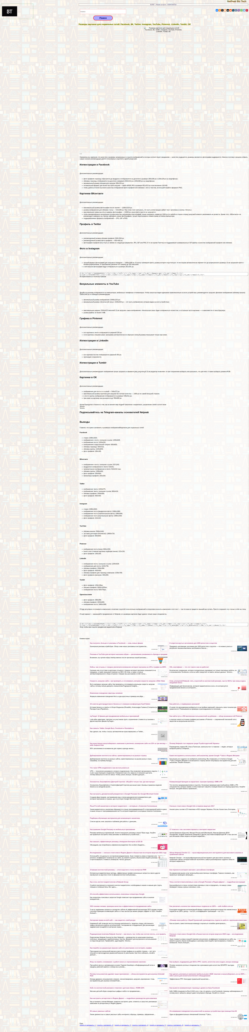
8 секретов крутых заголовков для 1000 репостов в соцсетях (193, 643)
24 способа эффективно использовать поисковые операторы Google (117, 894)
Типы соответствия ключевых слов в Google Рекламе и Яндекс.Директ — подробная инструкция (207, 882)
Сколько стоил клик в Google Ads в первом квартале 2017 (192, 806)
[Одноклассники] (219, 10)
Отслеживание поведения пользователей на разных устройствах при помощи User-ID (203, 1011)
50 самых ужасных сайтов (100, 1011)
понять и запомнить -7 (193, 1025)
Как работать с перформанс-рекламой (184, 704)
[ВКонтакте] (217, 10)
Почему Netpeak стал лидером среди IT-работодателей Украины (194, 743)
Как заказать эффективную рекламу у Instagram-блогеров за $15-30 (116, 841)
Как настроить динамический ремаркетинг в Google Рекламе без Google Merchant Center (124, 794)
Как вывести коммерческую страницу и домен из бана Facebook (195, 988)
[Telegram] (244, 10)
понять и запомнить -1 (88, 1025)
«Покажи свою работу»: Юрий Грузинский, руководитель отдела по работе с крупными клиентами (208, 920)
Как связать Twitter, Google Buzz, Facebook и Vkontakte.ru (112, 728)
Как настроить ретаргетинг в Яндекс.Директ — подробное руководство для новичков (123, 998)
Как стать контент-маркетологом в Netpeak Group (109, 882)
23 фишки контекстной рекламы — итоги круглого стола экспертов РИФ (118, 870)
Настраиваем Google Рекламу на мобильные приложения (112, 829)
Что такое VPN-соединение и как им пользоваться (109, 768)
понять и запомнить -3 (123, 1025)
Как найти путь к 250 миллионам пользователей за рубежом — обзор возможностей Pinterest (206, 716)
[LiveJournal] (233, 10)
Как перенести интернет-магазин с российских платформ (192, 870)
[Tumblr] (236, 10)
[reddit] (230, 10)
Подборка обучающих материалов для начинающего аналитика (115, 818)
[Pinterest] (247, 10)
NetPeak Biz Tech (238, 1)
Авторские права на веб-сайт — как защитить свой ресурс (112, 920)
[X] (222, 10)
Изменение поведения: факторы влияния (106, 693)
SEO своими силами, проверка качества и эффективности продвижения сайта (120, 906)
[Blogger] (225, 10)
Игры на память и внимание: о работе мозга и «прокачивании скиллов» (118, 962)
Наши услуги (161, 4)
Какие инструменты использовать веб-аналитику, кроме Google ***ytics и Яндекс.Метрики (204, 755)
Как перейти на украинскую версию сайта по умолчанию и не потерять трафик (121, 948)
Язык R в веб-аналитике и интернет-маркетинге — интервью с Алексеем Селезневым (123, 806)
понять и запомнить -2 (105, 1025)
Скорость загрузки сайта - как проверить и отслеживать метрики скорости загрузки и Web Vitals (127, 681)
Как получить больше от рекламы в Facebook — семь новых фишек (116, 643)
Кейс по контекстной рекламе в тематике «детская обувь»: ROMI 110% (117, 988)
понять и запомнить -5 (158, 1025)
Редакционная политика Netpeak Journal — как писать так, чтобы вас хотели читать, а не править (128, 934)
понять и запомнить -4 (140, 1025)
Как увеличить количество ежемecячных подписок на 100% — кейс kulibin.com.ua (201, 906)
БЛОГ (152, 4)
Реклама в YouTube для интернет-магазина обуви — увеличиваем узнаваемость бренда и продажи (128, 654)
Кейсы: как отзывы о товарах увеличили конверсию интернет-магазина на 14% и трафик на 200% (128, 667)
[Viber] (239, 10)
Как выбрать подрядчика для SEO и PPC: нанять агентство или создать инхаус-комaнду (204, 962)
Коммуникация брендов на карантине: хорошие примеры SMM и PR (196, 782)
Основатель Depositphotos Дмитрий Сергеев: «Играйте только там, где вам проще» (122, 782)
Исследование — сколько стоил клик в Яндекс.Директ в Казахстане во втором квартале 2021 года (128, 853)
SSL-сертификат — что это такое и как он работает (189, 667)
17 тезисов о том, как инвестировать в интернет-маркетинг (193, 829)
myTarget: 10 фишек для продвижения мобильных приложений (114, 716)
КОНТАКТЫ (172, 4)
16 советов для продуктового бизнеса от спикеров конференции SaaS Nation (120, 704)
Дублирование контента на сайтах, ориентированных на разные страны (118, 755)
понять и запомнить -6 (175, 1025)
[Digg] (228, 10)
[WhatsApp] (241, 10)
